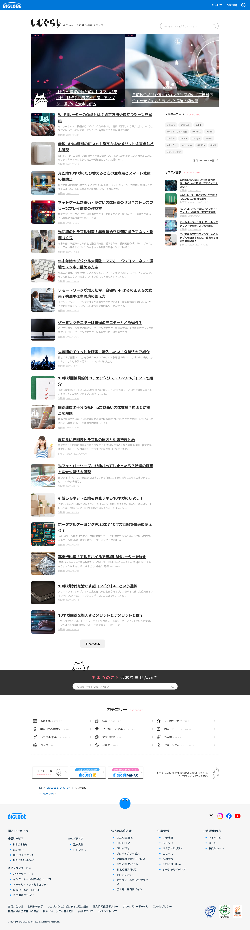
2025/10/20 (72, 398)
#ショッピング (174, 151)
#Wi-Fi (209, 138)
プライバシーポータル (135, 906)
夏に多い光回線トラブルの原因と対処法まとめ (96, 439)
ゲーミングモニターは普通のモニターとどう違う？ (100, 322)
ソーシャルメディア (174, 869)
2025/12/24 (72, 251)
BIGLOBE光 (20, 844)
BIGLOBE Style (172, 864)
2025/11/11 (72, 365)
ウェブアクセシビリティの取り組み (67, 906)
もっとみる (92, 644)
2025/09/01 (72, 544)
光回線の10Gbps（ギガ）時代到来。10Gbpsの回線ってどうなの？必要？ (199, 183)
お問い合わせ (15, 906)
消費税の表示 (35, 906)
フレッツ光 (123, 848)
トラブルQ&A (65, 453)
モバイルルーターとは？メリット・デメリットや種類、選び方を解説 (199, 210)
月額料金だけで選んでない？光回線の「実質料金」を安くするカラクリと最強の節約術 (170, 97)
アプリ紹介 (112, 737)
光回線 (61, 134)
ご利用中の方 (212, 830)
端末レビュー (177, 729)
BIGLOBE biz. (125, 837)
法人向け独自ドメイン (129, 889)
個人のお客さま (18, 830)
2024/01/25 (194, 229)
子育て (110, 745)
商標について (86, 911)
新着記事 (51, 721)
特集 (111, 721)
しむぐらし (79, 850)
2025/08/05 (72, 629)
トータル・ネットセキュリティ (31, 884)
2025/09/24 (72, 486)
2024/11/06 (201, 202)
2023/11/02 (194, 190)
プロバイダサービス (128, 853)
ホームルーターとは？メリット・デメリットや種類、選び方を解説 (199, 223)
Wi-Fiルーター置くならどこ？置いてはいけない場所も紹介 (198, 196)
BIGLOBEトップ (107, 911)
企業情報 (232, 5)
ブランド (168, 843)
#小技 (213, 145)
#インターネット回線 (177, 131)
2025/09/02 (72, 512)
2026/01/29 (72, 164)
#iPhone (171, 124)
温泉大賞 (78, 844)
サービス (217, 5)
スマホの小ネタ (177, 721)
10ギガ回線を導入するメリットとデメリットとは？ (100, 615)
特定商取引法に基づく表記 (23, 911)
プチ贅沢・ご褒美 (118, 729)
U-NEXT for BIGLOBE (26, 890)
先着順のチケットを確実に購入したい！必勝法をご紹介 (104, 351)
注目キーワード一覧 (203, 160)
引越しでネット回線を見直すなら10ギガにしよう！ (100, 498)
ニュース (168, 853)
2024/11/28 (201, 244)
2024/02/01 (194, 215)
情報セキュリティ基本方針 (58, 911)
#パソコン (185, 124)
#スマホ (201, 145)
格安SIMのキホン (55, 729)
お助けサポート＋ (23, 874)
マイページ (215, 837)
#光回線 (171, 138)
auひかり (18, 850)
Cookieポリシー (162, 906)
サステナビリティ (173, 848)
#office (183, 138)
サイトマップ (46, 794)
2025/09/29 (80, 453)
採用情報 (168, 859)
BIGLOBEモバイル (23, 855)
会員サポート (216, 848)
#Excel (209, 131)
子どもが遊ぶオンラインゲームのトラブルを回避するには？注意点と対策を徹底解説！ (199, 237)
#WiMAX (196, 131)
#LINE (199, 124)
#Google (196, 138)
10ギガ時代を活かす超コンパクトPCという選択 (97, 585)
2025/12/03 (72, 310)
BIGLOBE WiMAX (23, 860)
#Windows (187, 145)
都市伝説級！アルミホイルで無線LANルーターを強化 (102, 556)
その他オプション (23, 895)
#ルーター (172, 145)
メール (212, 843)
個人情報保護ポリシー (105, 906)
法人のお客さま (121, 830)
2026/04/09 (72, 134)
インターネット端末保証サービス (32, 879)
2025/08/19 (72, 599)
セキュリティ (179, 745)
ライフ (48, 745)
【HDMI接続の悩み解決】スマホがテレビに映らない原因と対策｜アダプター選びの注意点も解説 (86, 97)
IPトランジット (125, 875)
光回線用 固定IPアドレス (131, 859)
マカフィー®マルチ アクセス (132, 882)
